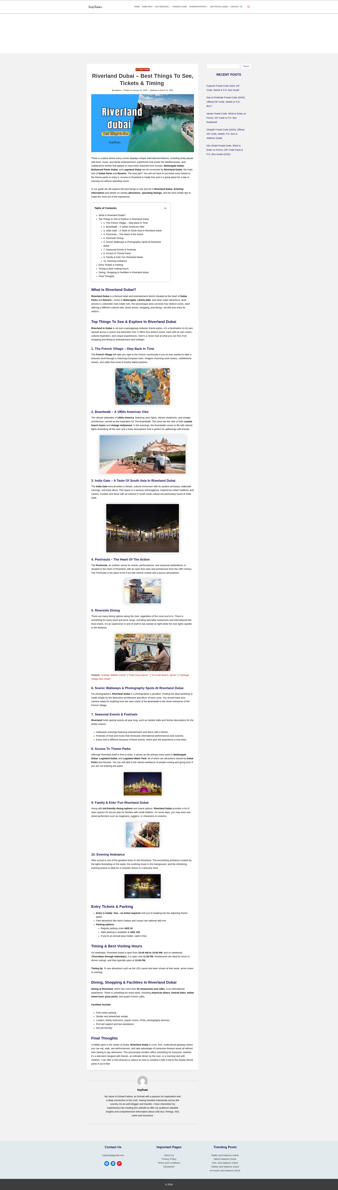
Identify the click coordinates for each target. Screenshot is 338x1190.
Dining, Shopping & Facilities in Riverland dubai (124, 272)
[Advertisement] (169, 33)
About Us (169, 1155)
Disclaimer (169, 1166)
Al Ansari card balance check (225, 1170)
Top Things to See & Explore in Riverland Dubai (124, 219)
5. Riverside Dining (113, 238)
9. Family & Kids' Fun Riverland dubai (123, 257)
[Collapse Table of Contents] (165, 208)
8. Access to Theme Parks (117, 253)
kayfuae (117, 90)
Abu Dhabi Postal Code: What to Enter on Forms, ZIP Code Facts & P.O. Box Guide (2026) (224, 150)
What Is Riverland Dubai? (112, 215)
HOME (137, 7)
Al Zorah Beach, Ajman (164, 675)
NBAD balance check (225, 1159)
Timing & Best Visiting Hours (114, 268)
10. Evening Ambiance (115, 261)
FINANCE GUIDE (179, 7)
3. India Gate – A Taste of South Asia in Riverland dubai (132, 230)
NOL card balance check (225, 1163)
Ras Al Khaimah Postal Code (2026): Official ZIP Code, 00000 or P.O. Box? (225, 101)
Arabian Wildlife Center (114, 675)
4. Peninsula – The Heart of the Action (123, 234)
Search (246, 66)
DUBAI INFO (147, 7)
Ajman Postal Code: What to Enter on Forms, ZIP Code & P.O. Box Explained (226, 118)
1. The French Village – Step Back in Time (125, 223)
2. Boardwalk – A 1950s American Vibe (123, 226)
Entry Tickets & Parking (111, 265)
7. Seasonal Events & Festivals (119, 249)
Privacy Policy (169, 1159)
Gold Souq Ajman (139, 675)
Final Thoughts (106, 276)
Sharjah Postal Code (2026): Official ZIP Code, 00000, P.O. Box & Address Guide (225, 134)
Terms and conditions (169, 1163)
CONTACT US (236, 7)
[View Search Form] (248, 6)
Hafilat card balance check (225, 1166)
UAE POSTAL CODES (219, 7)
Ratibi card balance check (225, 1155)
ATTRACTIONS (142, 69)
